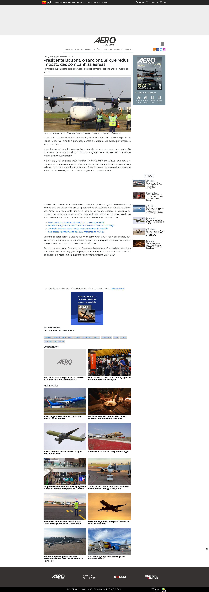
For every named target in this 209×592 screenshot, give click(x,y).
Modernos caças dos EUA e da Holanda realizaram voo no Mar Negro (81, 225)
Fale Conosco (99, 589)
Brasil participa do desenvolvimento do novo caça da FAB (76, 222)
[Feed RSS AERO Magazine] (154, 49)
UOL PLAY (97, 2)
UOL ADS (105, 2)
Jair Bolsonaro (86, 337)
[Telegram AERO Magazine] (160, 49)
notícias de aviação (60, 337)
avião (70, 337)
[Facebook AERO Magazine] (157, 49)
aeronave (48, 337)
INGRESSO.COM (61, 2)
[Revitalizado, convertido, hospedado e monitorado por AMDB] (164, 590)
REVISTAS (108, 49)
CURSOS (89, 2)
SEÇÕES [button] (96, 49)
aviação (77, 337)
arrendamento (106, 337)
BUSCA (141, 2)
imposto (123, 337)
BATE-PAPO (154, 2)
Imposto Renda (59, 341)
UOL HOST (72, 2)
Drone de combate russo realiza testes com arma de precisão (78, 228)
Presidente (48, 341)
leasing (96, 337)
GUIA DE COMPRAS (83, 49)
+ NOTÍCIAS (68, 49)
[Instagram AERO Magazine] (163, 49)
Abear (116, 337)
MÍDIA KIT (129, 49)
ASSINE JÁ (118, 49)
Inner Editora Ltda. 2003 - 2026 (79, 589)
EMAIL (165, 2)
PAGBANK (80, 2)
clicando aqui (117, 288)
